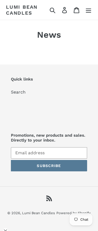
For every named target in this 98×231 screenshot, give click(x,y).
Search (18, 92)
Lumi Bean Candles (22, 10)
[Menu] (88, 10)
